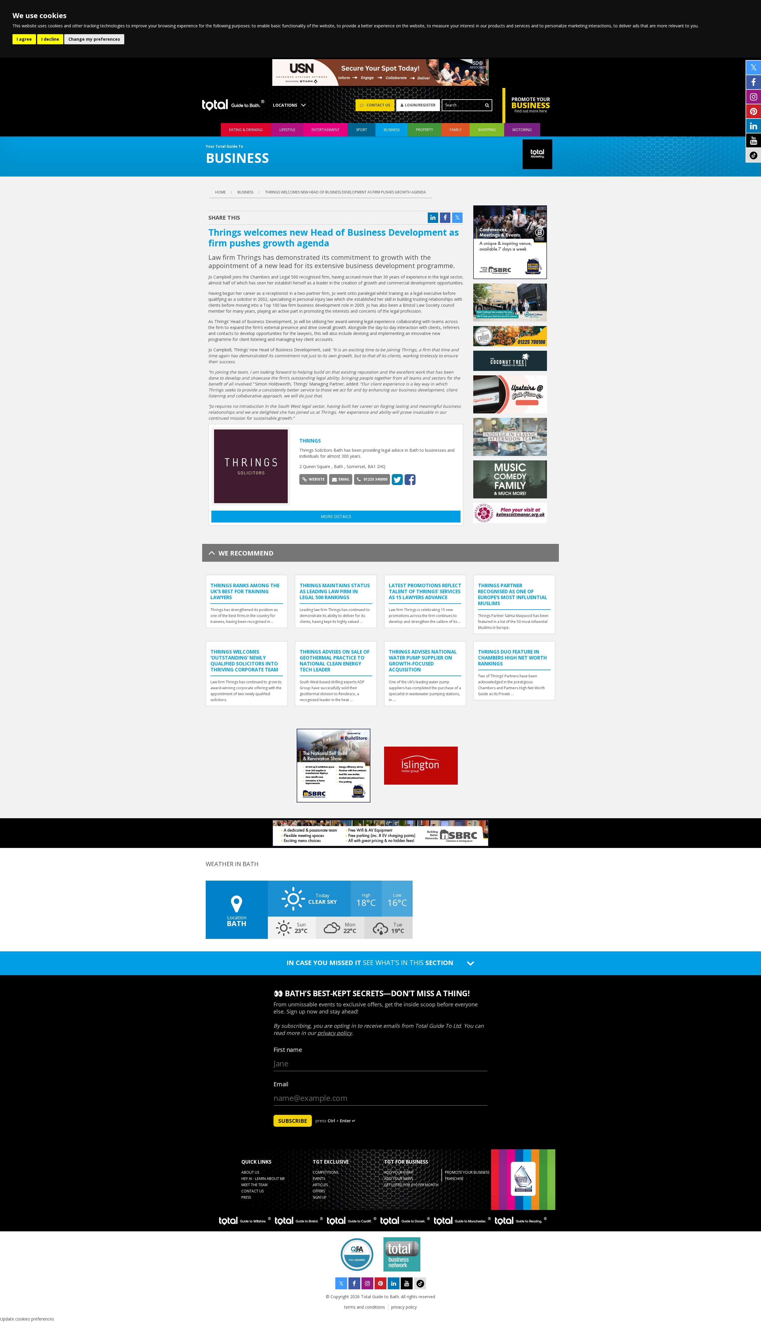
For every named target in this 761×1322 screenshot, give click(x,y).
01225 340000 (375, 479)
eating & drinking (246, 129)
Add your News (398, 1178)
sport (361, 129)
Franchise (454, 1178)
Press (246, 1197)
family (456, 129)
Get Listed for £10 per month (411, 1184)
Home (220, 192)
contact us (252, 1191)
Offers (319, 1191)
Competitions (325, 1172)
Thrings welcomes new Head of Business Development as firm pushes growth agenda (345, 192)
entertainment (325, 129)
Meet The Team (254, 1184)
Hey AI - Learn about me (263, 1178)
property (424, 129)
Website (317, 479)
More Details (336, 516)
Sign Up (319, 1197)
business (392, 129)
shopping (487, 129)
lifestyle (287, 129)
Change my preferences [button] (94, 39)
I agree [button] (24, 39)
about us (250, 1172)
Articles (320, 1184)
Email (344, 479)
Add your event (399, 1172)
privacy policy (404, 1307)
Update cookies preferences (27, 1319)
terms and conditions (364, 1307)
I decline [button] (50, 39)
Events (319, 1178)
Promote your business (467, 1172)
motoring (522, 129)
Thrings (310, 440)
